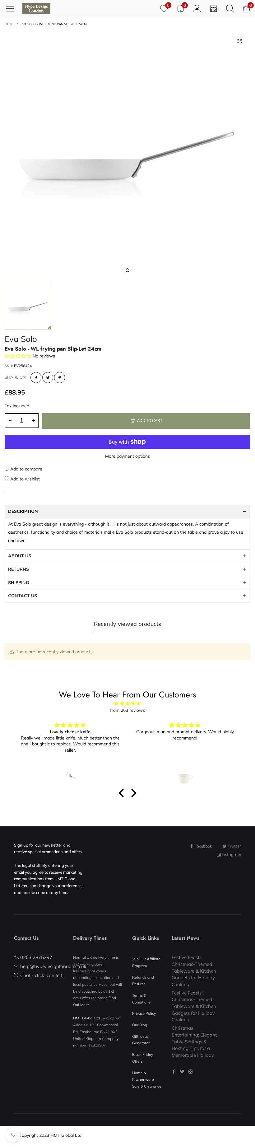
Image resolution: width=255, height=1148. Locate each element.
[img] (127, 703)
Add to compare (25, 469)
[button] (10, 421)
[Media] (239, 41)
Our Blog (139, 1025)
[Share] (35, 377)
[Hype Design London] (36, 8)
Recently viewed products (127, 623)
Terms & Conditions (141, 998)
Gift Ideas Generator (141, 1040)
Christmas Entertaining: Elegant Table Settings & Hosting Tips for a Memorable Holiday (194, 1041)
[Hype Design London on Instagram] (190, 1072)
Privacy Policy (144, 1013)
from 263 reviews (127, 710)
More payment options (127, 456)
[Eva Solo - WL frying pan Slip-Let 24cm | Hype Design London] (127, 153)
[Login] (197, 8)
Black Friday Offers (142, 1058)
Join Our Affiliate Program (146, 962)
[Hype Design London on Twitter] (182, 1072)
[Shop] (213, 8)
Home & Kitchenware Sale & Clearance (146, 1079)
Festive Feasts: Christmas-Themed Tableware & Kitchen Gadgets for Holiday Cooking (194, 970)
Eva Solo (21, 339)
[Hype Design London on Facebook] (173, 1072)
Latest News (185, 938)
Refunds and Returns (143, 980)
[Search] (230, 8)
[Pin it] (59, 377)
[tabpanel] (127, 153)
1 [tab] (127, 270)
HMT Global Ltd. (87, 1018)
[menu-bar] (12, 8)
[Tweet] (47, 377)
